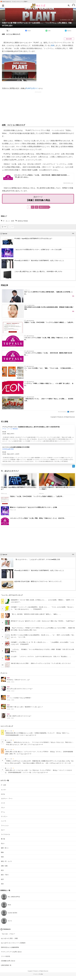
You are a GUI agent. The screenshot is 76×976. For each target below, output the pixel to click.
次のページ (44, 207)
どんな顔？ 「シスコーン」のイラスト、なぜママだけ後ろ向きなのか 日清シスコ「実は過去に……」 (41, 656)
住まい (3, 843)
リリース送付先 (5, 956)
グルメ (3, 807)
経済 (2, 879)
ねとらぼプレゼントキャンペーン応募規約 (13, 943)
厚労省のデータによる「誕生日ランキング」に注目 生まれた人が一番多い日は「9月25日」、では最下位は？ (43, 621)
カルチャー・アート (7, 798)
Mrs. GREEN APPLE (14, 896)
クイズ (3, 803)
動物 (2, 852)
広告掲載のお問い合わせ (8, 961)
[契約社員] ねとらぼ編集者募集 (10, 947)
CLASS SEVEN (12, 913)
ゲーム (3, 812)
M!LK (9, 905)
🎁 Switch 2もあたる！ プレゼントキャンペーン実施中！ (14, 1)
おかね (3, 794)
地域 (2, 857)
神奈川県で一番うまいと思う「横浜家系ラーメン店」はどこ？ (25, 707)
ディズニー (4, 816)
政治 (2, 870)
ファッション (5, 825)
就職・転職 (4, 866)
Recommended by (62, 411)
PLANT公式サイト (32, 88)
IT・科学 (3, 785)
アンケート (3, 673)
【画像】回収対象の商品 (38, 200)
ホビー (3, 830)
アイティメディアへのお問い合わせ (11, 952)
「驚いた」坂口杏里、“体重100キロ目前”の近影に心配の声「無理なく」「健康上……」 (36, 614)
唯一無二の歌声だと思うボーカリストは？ (19, 716)
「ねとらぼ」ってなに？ (8, 934)
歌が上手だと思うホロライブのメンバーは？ (20, 688)
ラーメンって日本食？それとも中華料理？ (19, 698)
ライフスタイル (5, 834)
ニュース (4, 19)
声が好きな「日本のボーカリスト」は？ (18, 679)
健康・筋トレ (5, 848)
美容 (2, 884)
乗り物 (3, 839)
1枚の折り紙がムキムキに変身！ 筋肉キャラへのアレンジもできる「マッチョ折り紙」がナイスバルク (41, 663)
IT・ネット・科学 (8, 221)
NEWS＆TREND (23, 221)
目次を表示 (69, 39)
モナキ (10, 921)
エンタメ (3, 789)
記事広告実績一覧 (6, 965)
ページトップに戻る (38, 974)
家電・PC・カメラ (6, 861)
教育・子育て (5, 874)
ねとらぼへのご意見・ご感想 (9, 938)
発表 (52, 45)
